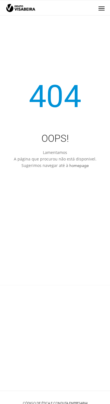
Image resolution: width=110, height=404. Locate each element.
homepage (79, 166)
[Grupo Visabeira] (21, 8)
